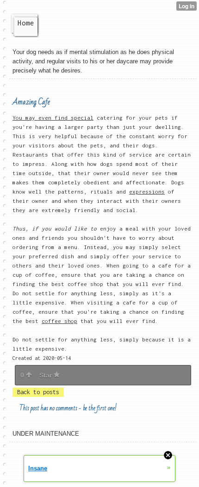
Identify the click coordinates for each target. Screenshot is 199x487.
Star (46, 375)
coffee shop (59, 321)
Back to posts (38, 392)
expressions (147, 192)
